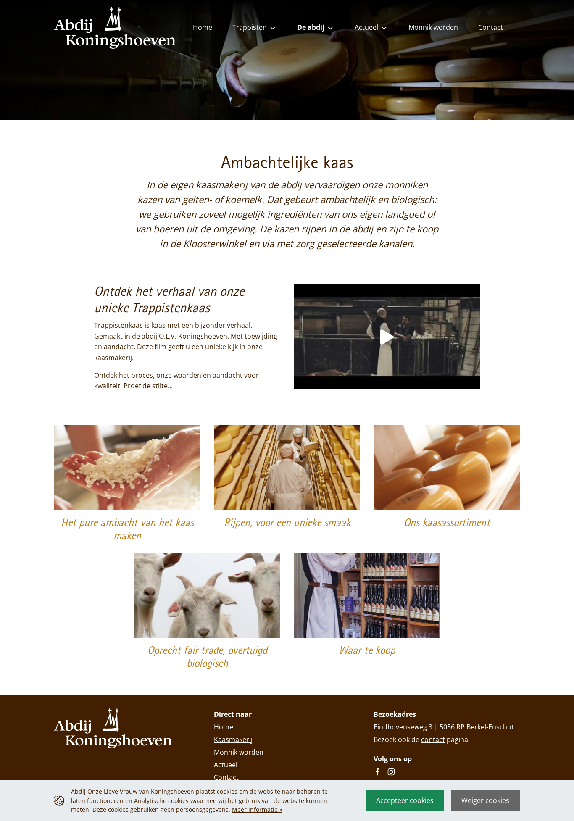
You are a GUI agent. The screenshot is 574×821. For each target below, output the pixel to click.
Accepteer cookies (405, 800)
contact (433, 739)
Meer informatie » (257, 809)
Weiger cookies (485, 800)
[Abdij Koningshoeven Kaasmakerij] (387, 336)
